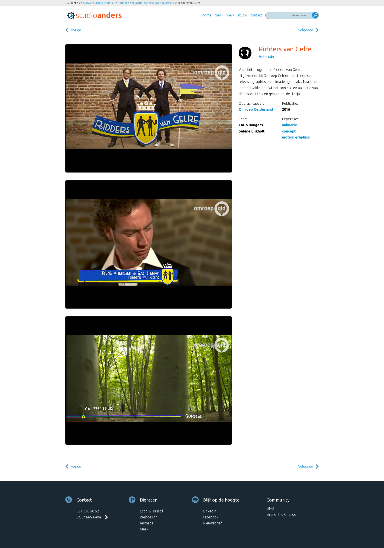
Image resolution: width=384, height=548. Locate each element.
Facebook (210, 517)
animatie (137, 2)
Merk (219, 15)
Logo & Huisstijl (151, 511)
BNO (270, 508)
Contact (256, 15)
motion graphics (165, 2)
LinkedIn (209, 511)
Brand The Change (281, 514)
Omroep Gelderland (256, 109)
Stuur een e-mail (89, 517)
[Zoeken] (315, 16)
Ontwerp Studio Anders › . (99, 2)
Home (206, 15)
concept (149, 2)
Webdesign (149, 517)
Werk (230, 15)
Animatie (266, 56)
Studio (242, 15)
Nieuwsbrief (212, 523)
